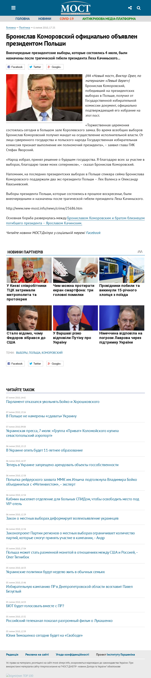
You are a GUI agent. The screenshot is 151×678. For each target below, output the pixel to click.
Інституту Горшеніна (121, 654)
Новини (44, 19)
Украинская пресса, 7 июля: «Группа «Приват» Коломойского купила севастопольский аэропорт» (62, 433)
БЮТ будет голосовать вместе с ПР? (35, 605)
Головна (23, 19)
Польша (35, 353)
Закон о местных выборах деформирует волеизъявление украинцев (62, 518)
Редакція (12, 654)
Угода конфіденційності (72, 654)
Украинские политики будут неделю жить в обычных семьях (55, 571)
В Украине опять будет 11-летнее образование (44, 450)
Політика (24, 27)
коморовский (52, 353)
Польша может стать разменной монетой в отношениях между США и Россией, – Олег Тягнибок (72, 555)
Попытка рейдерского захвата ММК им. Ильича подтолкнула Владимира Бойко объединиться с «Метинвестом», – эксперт (71, 482)
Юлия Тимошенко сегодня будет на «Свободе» (44, 635)
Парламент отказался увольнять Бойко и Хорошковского (52, 401)
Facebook (93, 232)
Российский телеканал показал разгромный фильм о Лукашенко (59, 620)
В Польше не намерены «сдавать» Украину (41, 415)
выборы (22, 353)
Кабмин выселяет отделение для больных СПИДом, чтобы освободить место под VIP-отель (72, 501)
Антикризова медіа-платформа (109, 19)
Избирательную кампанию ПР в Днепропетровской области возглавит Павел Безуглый (69, 589)
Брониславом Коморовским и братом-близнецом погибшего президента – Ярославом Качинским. (75, 220)
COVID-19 (67, 19)
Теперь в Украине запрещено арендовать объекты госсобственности (62, 464)
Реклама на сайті (37, 654)
